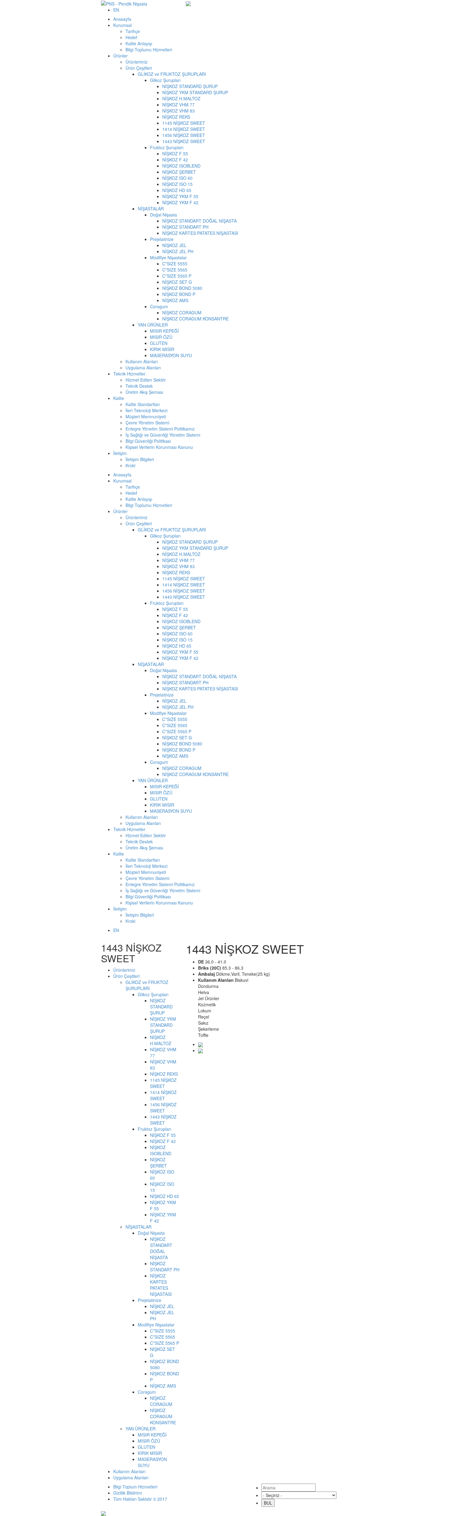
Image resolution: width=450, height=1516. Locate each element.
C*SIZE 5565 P (176, 276)
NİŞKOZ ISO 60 (177, 178)
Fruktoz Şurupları (166, 147)
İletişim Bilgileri (140, 459)
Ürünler (120, 56)
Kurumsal (122, 25)
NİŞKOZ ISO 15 (177, 184)
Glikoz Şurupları (165, 80)
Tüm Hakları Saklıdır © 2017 (140, 1499)
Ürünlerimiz (137, 62)
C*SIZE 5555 (174, 264)
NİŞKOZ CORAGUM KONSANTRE (195, 319)
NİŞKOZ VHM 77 (178, 105)
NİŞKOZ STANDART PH (185, 227)
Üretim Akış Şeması (144, 392)
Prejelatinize (162, 239)
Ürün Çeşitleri (139, 68)
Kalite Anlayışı (139, 43)
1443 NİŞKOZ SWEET (183, 141)
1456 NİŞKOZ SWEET (183, 135)
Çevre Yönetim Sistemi (147, 423)
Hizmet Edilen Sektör (146, 380)
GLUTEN (158, 343)
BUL (268, 1503)
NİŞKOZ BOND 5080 (182, 288)
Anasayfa (122, 19)
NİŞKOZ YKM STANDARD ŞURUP (195, 92)
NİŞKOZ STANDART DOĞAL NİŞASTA (199, 221)
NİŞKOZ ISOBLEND (181, 166)
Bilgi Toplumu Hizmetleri (149, 49)
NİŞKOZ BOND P (178, 294)
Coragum (159, 306)
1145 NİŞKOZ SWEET (183, 123)
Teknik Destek (139, 386)
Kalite (118, 398)
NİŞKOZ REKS (176, 117)
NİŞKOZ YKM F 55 (180, 196)
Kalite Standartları (143, 404)
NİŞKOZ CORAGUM (181, 312)
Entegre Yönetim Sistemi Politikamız (160, 429)
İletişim (120, 453)
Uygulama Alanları (143, 367)
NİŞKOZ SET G (177, 282)
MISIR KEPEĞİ (164, 331)
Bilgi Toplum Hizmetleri (135, 1487)
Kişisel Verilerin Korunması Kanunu (159, 447)
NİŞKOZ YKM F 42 (180, 202)
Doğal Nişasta (163, 215)
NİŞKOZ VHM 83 (178, 111)
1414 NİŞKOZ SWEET (183, 129)
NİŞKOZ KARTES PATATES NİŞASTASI (200, 233)
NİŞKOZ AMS (175, 300)
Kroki (130, 465)
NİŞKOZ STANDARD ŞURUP (190, 86)
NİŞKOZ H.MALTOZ (181, 98)
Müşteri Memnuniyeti (146, 416)
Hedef (131, 37)
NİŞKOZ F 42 (175, 160)
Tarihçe (133, 31)
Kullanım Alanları (142, 361)
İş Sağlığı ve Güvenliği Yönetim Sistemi (163, 435)
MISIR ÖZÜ (161, 337)
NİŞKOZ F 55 (175, 153)
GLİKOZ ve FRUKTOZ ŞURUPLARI (172, 74)
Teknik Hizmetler (129, 374)
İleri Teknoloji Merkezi (146, 410)
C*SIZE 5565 (175, 270)
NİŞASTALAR (151, 208)
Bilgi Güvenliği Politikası (148, 441)
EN (116, 10)
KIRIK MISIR (162, 349)
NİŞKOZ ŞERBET (179, 172)
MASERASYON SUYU (171, 355)
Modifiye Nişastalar (168, 257)
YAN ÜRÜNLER (153, 325)
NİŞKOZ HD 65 (176, 190)
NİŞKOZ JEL (174, 245)
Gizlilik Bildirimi (127, 1493)
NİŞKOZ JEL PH (177, 251)
